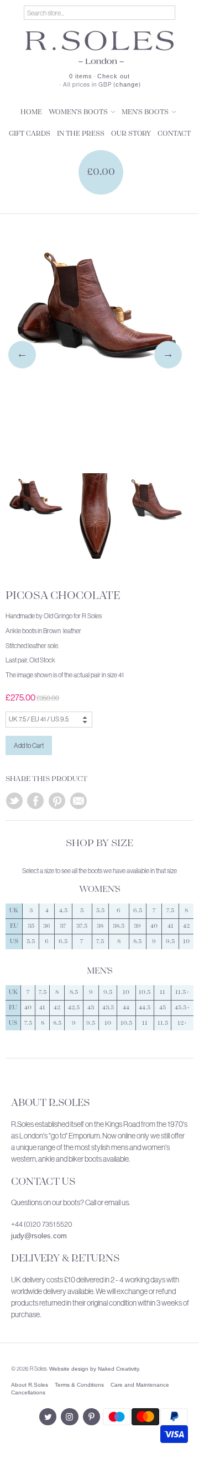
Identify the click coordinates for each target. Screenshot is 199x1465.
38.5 (118, 926)
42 (186, 926)
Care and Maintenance (140, 1385)
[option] (95, 346)
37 (63, 926)
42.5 (74, 1007)
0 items (80, 76)
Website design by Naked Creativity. (94, 1369)
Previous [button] (22, 354)
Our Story (131, 133)
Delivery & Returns (65, 1258)
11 (162, 992)
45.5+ (182, 1007)
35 (31, 926)
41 (170, 926)
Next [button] (168, 354)
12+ (182, 1023)
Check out (113, 76)
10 (186, 941)
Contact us (43, 1182)
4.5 (63, 910)
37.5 (81, 926)
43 (90, 1007)
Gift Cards (29, 133)
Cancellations (28, 1392)
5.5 (100, 910)
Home (31, 112)
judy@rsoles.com (39, 1236)
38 (100, 926)
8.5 (137, 941)
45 (162, 1007)
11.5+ (182, 992)
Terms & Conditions (79, 1385)
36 (46, 926)
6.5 (137, 910)
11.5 (163, 1023)
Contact (174, 133)
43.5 (108, 1007)
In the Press (80, 133)
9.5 (170, 941)
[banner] (99, 47)
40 (154, 926)
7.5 (170, 910)
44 (126, 1007)
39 (137, 926)
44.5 (144, 1007)
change (127, 84)
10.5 (144, 992)
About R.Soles (50, 1103)
